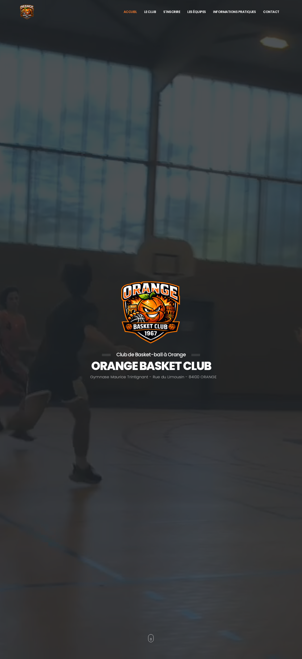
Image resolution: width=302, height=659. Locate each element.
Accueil (130, 11)
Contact (271, 11)
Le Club (150, 11)
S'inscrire (171, 11)
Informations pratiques (234, 11)
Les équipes (196, 11)
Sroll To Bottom (151, 638)
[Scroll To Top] (294, 653)
